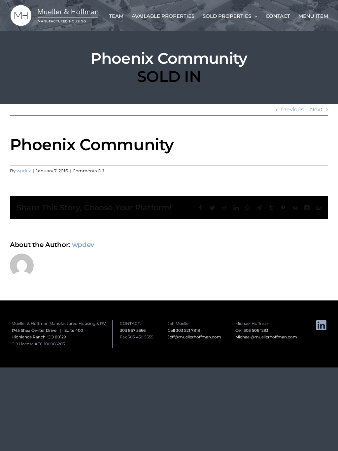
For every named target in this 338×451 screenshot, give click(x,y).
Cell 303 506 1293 (251, 330)
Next (316, 109)
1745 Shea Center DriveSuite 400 (47, 330)
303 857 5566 (133, 330)
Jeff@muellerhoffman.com (194, 336)
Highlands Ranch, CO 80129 (39, 336)
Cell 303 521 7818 (184, 330)
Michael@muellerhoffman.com (266, 336)
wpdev (24, 170)
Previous (292, 109)
